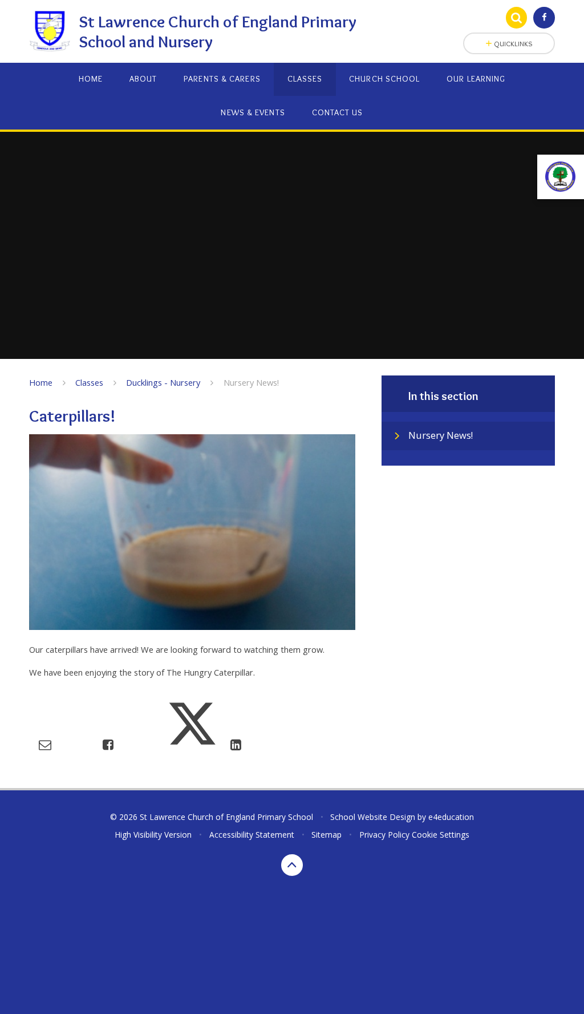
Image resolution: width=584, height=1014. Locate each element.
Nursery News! (251, 382)
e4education (451, 816)
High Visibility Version (153, 834)
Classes (89, 382)
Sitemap (326, 834)
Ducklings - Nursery (163, 382)
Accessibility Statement (251, 834)
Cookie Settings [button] (440, 834)
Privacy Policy (384, 834)
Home (40, 382)
